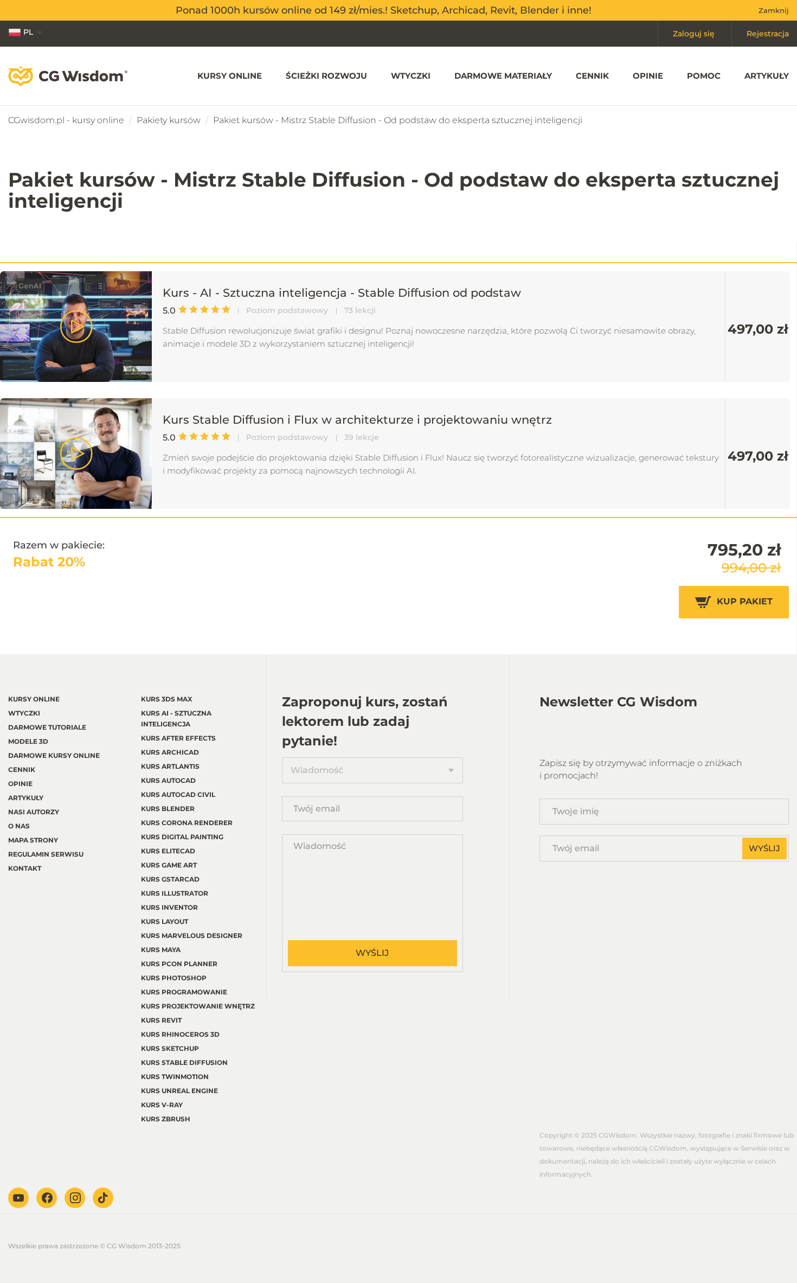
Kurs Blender (168, 809)
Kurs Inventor (169, 907)
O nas (19, 826)
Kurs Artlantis (170, 766)
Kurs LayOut (164, 921)
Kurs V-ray (162, 1105)
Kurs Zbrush (165, 1119)
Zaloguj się (694, 34)
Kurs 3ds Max (166, 699)
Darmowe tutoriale (47, 727)
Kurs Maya (161, 950)
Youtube (18, 1198)
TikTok (103, 1198)
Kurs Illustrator (174, 893)
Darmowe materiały (503, 76)
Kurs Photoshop (174, 978)
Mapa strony (33, 840)
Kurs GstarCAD (170, 879)
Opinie (648, 76)
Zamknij (774, 10)
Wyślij (372, 953)
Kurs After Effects (178, 738)
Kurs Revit (161, 1020)
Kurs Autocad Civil (178, 794)
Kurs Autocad (168, 780)
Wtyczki (410, 76)
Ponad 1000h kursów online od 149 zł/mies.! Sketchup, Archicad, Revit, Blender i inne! (384, 10)
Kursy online (229, 76)
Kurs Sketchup (170, 1048)
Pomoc (704, 76)
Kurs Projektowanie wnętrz (198, 1006)
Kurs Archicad (170, 752)
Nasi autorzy (33, 812)
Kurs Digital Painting (182, 837)
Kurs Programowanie (184, 992)
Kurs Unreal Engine (179, 1091)
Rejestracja (768, 34)
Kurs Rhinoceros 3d (180, 1034)
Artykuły (766, 76)
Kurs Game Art (169, 865)
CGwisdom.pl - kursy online (66, 120)
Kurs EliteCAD (168, 851)
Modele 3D (28, 741)
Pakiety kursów (169, 120)
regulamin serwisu (45, 854)
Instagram (75, 1198)
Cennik (592, 76)
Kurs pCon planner (179, 964)
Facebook (46, 1198)
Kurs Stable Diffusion (184, 1062)
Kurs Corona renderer (187, 823)
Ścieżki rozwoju (326, 76)
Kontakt (24, 868)
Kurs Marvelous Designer (191, 935)
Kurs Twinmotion (175, 1077)
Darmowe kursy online (54, 755)
